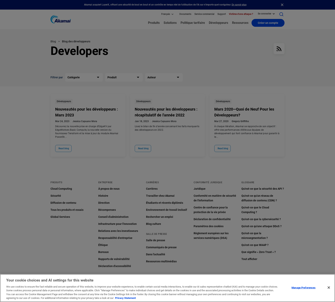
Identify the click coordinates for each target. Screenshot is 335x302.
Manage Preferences (304, 287)
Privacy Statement (125, 298)
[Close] (328, 287)
